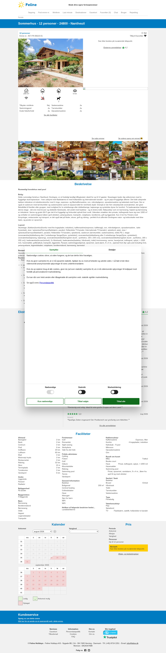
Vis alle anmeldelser (107, 426)
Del (145, 33)
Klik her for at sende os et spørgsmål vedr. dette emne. (40, 621)
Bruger (124, 12)
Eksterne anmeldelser (112, 47)
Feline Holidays (83, 4)
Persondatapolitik (73, 632)
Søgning (31, 12)
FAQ (73, 637)
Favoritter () (105, 12)
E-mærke (110, 632)
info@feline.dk (132, 643)
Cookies (73, 634)
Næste (55, 531)
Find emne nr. (44, 12)
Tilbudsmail (53, 634)
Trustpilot (110, 637)
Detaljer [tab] (112, 250)
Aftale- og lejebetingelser (128, 554)
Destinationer (80, 12)
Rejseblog (134, 12)
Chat (116, 12)
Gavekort (93, 12)
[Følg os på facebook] (85, 650)
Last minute (67, 12)
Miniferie (56, 12)
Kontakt (92, 632)
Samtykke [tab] (53, 250)
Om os (91, 634)
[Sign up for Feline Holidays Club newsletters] (89, 650)
